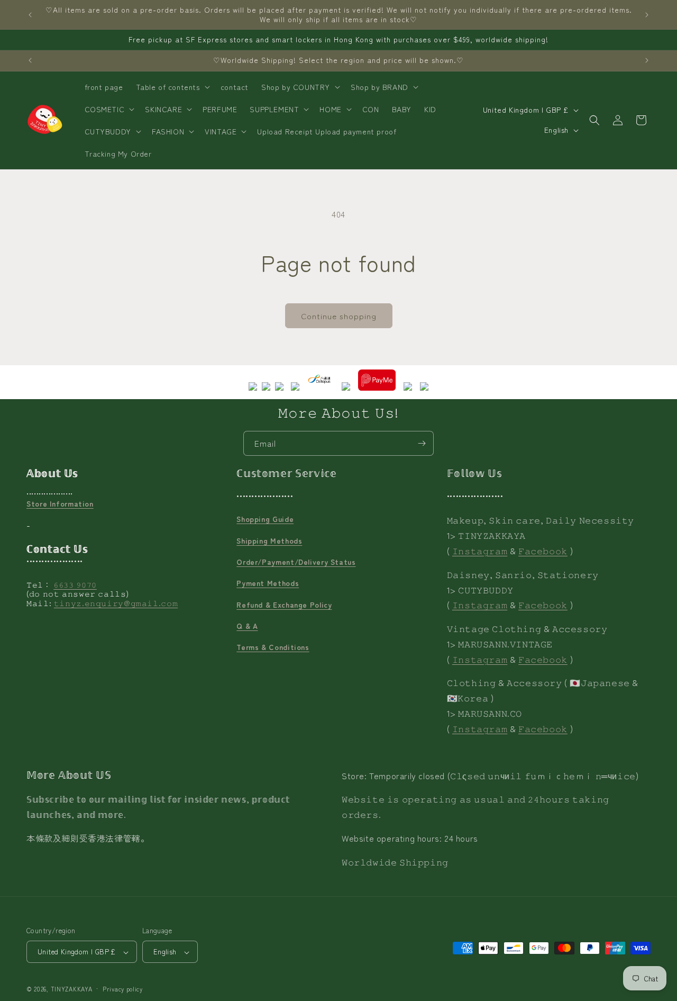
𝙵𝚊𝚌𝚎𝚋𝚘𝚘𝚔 (543, 550)
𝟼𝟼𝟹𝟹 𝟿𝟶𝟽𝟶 (75, 584)
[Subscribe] (421, 443)
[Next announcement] (646, 15)
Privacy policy (123, 989)
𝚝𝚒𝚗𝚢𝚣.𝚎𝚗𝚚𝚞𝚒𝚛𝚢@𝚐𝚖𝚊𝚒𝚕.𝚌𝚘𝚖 (116, 603)
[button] (172, 87)
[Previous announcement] (30, 15)
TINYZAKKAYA (72, 989)
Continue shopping (339, 315)
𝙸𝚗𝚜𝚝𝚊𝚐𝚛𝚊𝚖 (479, 550)
